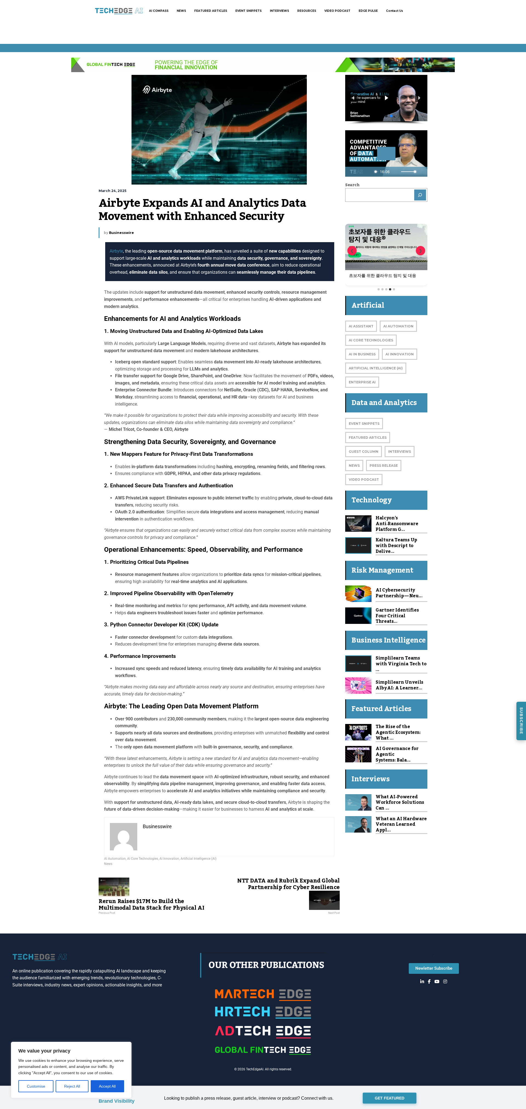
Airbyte (116, 251)
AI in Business (362, 354)
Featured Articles (368, 437)
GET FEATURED (389, 1098)
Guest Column (363, 451)
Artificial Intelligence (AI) (198, 859)
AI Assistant (361, 326)
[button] (386, 98)
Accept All (107, 1086)
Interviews (399, 451)
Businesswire (121, 233)
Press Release (384, 465)
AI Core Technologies (142, 859)
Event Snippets (364, 423)
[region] (71, 1070)
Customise (36, 1086)
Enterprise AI (362, 382)
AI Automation (115, 859)
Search (352, 185)
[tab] (379, 289)
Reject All (72, 1086)
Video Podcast (364, 479)
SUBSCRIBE (521, 720)
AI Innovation (169, 859)
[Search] (420, 194)
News (108, 864)
